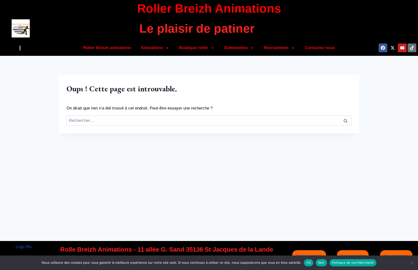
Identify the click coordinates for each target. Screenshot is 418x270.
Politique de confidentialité (353, 262)
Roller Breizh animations (107, 47)
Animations (152, 47)
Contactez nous (320, 47)
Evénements (236, 47)
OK (308, 262)
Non (321, 262)
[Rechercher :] (209, 120)
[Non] (412, 262)
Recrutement (276, 47)
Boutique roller (193, 47)
